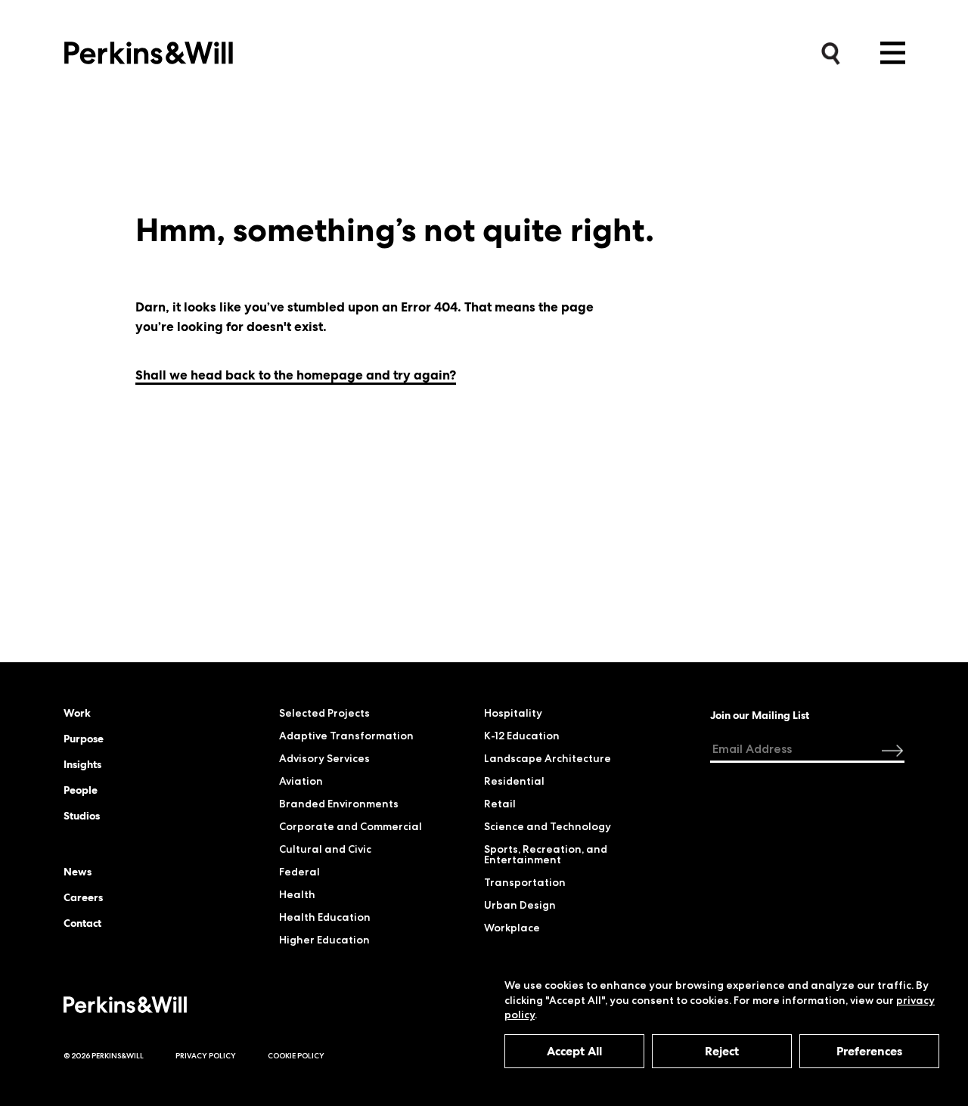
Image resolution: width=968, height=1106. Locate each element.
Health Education (325, 917)
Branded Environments (339, 803)
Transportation (525, 882)
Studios (82, 815)
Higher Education (324, 939)
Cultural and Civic (325, 849)
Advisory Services (324, 758)
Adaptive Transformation (346, 735)
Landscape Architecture (547, 758)
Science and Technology (547, 826)
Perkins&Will (149, 49)
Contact (82, 923)
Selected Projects (324, 713)
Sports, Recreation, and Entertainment (545, 854)
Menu (892, 53)
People (81, 790)
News (78, 871)
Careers (83, 897)
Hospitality (513, 713)
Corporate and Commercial (350, 826)
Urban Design (520, 905)
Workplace (512, 927)
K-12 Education (522, 735)
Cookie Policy (296, 1056)
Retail (500, 803)
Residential (514, 781)
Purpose (84, 738)
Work (77, 713)
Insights (82, 764)
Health (297, 894)
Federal (299, 871)
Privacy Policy (205, 1056)
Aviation (301, 781)
